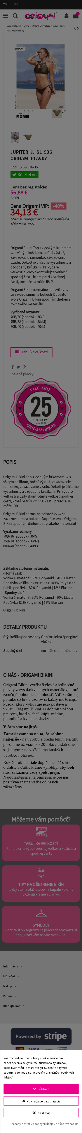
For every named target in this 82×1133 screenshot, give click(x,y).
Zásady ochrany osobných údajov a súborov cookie (45, 1124)
